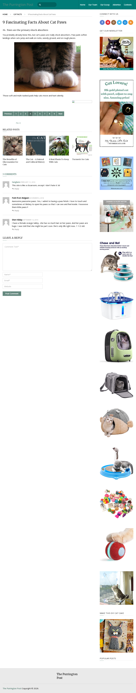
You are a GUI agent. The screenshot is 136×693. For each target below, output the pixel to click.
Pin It (18, 123)
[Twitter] (119, 22)
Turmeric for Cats (80, 159)
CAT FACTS (18, 14)
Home (82, 4)
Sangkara (16, 182)
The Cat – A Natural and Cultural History (35, 160)
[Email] (125, 22)
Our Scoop (105, 4)
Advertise (117, 4)
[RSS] (130, 22)
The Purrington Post (18, 4)
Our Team (92, 4)
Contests (128, 4)
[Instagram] (113, 22)
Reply (17, 189)
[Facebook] (102, 22)
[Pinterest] (107, 22)
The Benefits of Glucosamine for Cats (10, 162)
